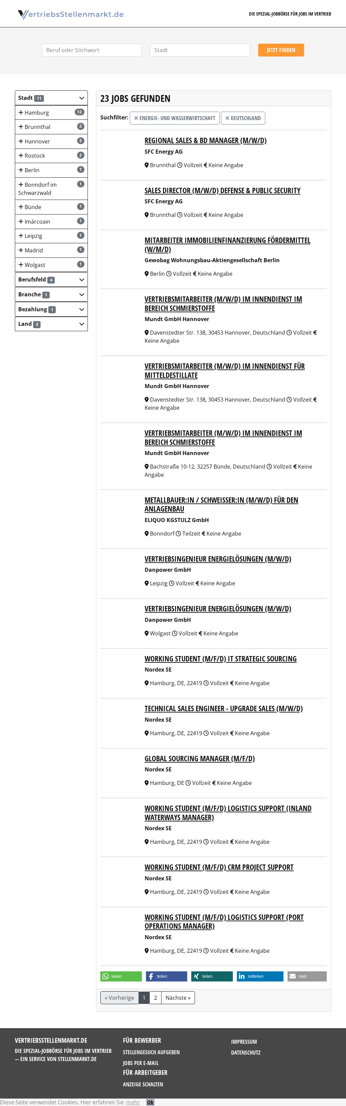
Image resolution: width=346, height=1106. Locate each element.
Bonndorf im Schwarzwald (50, 189)
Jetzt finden (281, 50)
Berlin (52, 170)
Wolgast (52, 265)
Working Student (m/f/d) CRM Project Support (219, 867)
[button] (51, 97)
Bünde (52, 207)
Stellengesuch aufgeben (151, 1052)
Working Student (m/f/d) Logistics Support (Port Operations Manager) (224, 921)
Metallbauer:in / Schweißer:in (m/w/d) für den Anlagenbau (221, 504)
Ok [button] (150, 1102)
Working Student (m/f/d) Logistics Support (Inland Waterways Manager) (228, 812)
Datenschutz (246, 1052)
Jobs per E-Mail (140, 1063)
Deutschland (245, 118)
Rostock (52, 155)
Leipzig (52, 236)
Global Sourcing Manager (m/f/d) (200, 758)
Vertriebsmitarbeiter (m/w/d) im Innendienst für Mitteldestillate (225, 370)
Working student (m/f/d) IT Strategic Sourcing (221, 658)
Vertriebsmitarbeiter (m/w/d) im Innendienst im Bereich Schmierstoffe (223, 303)
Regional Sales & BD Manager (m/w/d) (206, 140)
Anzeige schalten (143, 1084)
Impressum (244, 1041)
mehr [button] (133, 1102)
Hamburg (52, 112)
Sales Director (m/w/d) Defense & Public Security (222, 190)
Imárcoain (52, 221)
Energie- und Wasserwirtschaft (176, 118)
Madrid (52, 250)
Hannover (52, 141)
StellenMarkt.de (77, 1059)
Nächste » (178, 997)
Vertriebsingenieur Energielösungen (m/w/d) (218, 559)
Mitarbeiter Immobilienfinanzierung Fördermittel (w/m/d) (228, 244)
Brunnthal (52, 127)
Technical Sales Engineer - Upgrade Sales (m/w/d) (224, 708)
